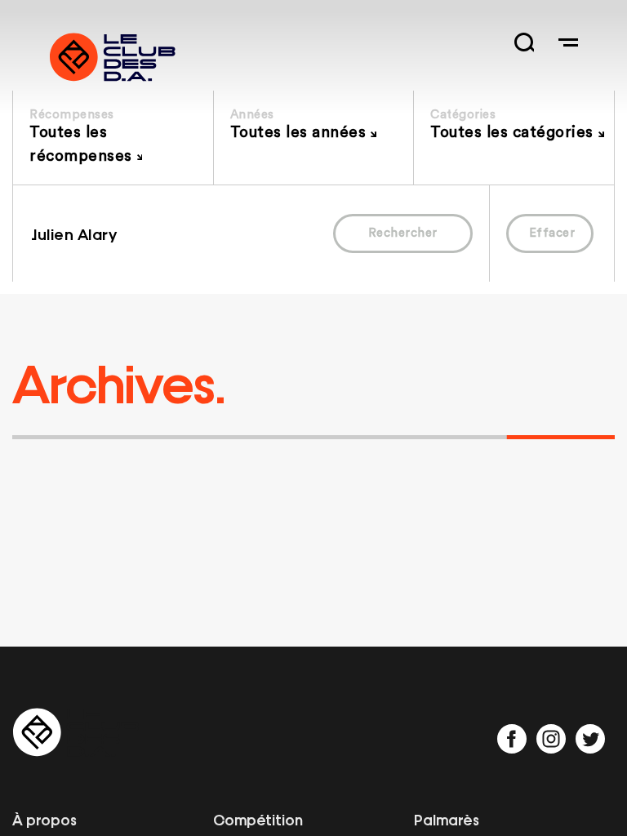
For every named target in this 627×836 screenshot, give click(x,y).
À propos (44, 819)
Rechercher (403, 233)
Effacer (552, 233)
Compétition (258, 819)
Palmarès (446, 819)
